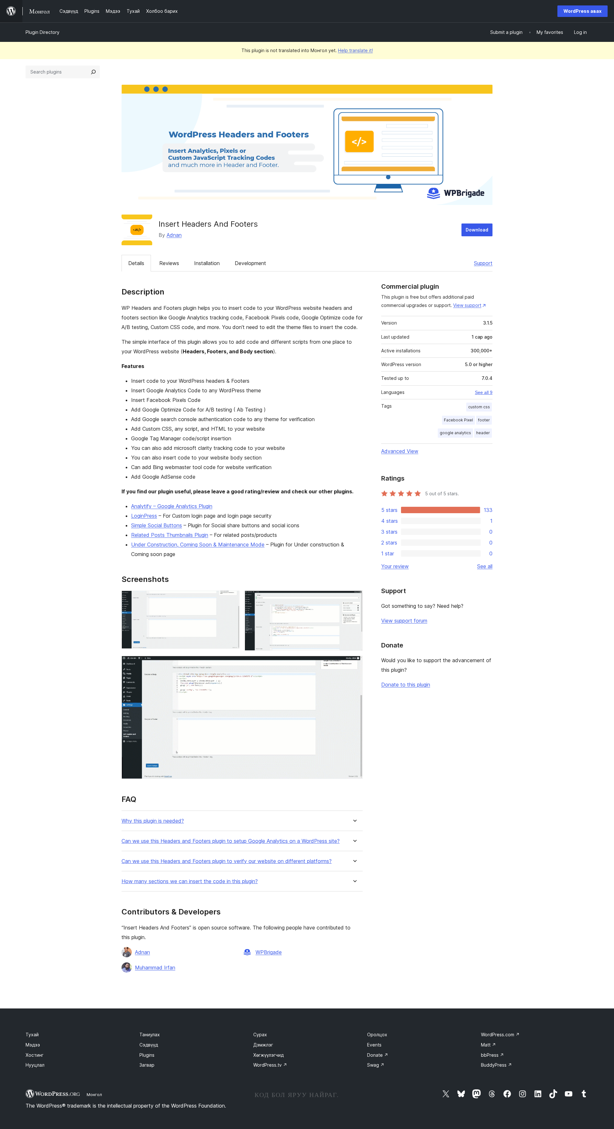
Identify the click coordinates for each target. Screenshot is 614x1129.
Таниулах (149, 1034)
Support (483, 263)
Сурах (260, 1034)
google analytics (455, 432)
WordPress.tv (270, 1065)
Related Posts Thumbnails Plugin (169, 535)
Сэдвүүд (148, 1044)
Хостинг (34, 1055)
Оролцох (377, 1034)
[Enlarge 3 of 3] (354, 664)
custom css (479, 406)
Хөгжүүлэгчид (268, 1055)
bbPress (492, 1055)
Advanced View (399, 451)
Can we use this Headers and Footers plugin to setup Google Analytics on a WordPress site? (231, 841)
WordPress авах (582, 11)
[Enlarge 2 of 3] (354, 599)
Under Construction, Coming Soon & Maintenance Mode (197, 544)
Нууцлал (35, 1065)
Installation (207, 263)
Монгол (94, 1094)
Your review (395, 566)
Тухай (32, 1034)
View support (467, 305)
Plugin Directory (42, 32)
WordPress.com (500, 1034)
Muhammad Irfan (155, 967)
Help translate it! (355, 50)
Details (136, 263)
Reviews (169, 263)
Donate (377, 1055)
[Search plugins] (93, 72)
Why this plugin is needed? (153, 821)
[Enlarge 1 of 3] (231, 599)
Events (374, 1044)
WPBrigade (269, 952)
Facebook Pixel (458, 420)
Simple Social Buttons (156, 525)
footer (484, 420)
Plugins (146, 1055)
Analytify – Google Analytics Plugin (171, 506)
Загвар (146, 1065)
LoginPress (144, 516)
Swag (375, 1065)
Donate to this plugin (405, 684)
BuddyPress (496, 1065)
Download (477, 229)
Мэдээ (33, 1044)
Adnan (174, 235)
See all (484, 566)
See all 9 (483, 392)
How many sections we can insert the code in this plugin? (190, 881)
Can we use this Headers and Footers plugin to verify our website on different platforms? (227, 861)
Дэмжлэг (263, 1044)
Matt (488, 1044)
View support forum (404, 620)
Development (250, 263)
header (483, 432)
